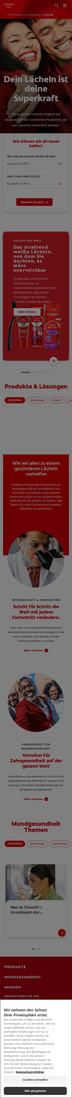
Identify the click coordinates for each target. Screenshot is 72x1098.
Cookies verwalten (35, 1079)
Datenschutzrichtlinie (30, 1072)
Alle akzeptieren (35, 1090)
